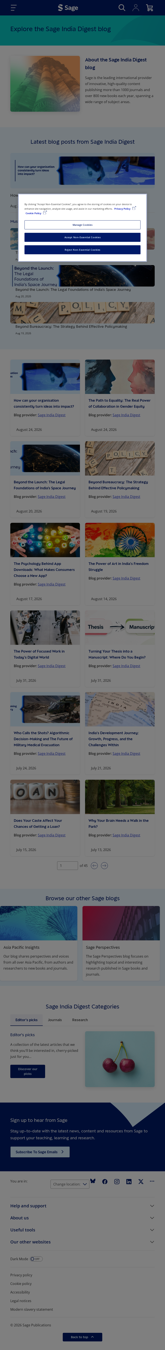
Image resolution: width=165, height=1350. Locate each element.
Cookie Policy (34, 213)
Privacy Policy (122, 208)
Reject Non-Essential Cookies (82, 249)
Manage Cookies (83, 224)
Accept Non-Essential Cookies (82, 237)
